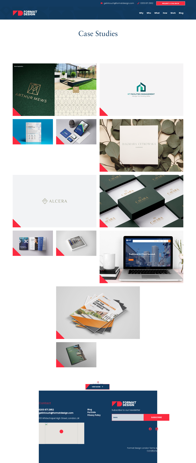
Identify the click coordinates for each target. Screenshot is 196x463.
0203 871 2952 (146, 3)
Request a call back (170, 3)
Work (173, 13)
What (157, 13)
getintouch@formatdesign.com (119, 3)
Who (149, 13)
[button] (61, 431)
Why (141, 13)
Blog (181, 13)
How (165, 13)
